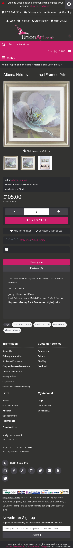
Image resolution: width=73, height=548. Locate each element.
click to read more (40, 6)
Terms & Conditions (12, 371)
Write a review (38, 240)
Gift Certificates (10, 405)
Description (37, 262)
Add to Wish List (22, 230)
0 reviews (25, 240)
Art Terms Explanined (13, 361)
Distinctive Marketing (15, 546)
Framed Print (59, 324)
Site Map (42, 361)
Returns (41, 356)
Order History (44, 405)
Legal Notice (9, 381)
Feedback (43, 366)
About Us (7, 351)
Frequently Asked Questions (16, 366)
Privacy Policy (9, 376)
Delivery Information (12, 356)
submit (36, 534)
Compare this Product (50, 230)
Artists (6, 400)
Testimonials (9, 421)
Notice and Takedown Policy (16, 386)
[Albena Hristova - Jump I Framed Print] (12, 161)
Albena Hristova (19, 180)
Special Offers (10, 416)
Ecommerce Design (37, 546)
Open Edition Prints (22, 324)
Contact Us (43, 351)
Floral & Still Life (42, 324)
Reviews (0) (36, 268)
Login (40, 400)
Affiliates (7, 410)
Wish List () (44, 410)
